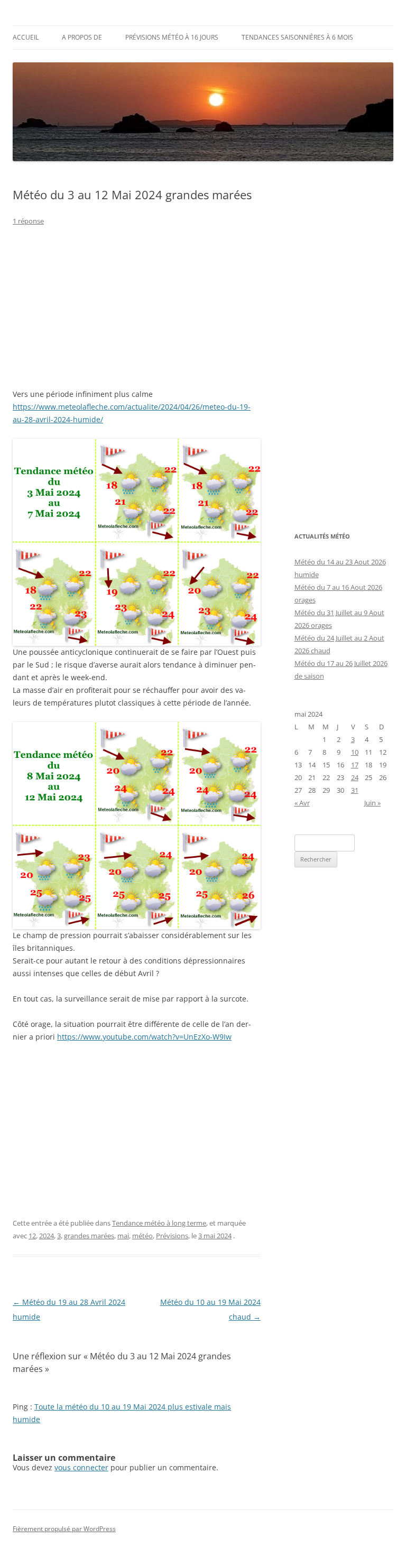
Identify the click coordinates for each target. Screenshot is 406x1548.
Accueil (26, 37)
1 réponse (28, 221)
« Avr (302, 803)
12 (32, 1235)
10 (354, 752)
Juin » (372, 803)
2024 (46, 1235)
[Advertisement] (137, 314)
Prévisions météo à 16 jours (171, 37)
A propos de (82, 37)
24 (354, 777)
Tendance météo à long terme (159, 1223)
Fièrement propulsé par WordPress (64, 1528)
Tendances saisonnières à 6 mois (297, 37)
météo (142, 1235)
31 (354, 790)
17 (354, 765)
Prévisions (172, 1235)
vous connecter (81, 1467)
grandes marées (89, 1235)
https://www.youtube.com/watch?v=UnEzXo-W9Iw (144, 1037)
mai (123, 1235)
